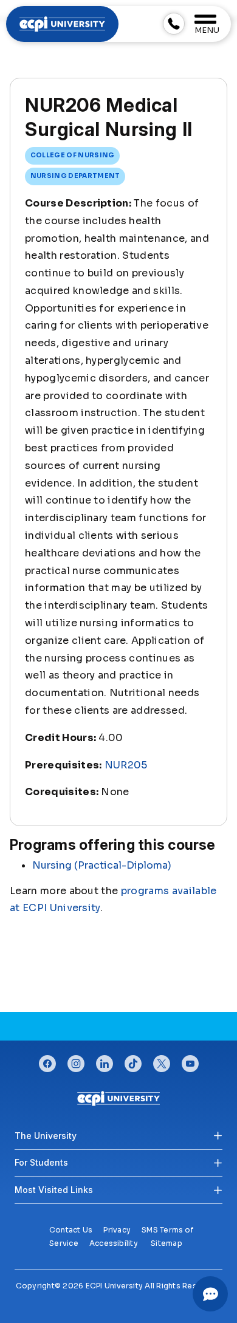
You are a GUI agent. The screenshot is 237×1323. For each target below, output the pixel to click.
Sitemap (166, 1243)
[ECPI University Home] (62, 23)
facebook (47, 1060)
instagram (75, 1060)
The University (46, 1135)
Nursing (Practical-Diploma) (101, 865)
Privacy (117, 1229)
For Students (41, 1162)
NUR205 (126, 765)
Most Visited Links (54, 1190)
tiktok (133, 1060)
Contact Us (70, 1229)
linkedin (104, 1060)
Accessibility (113, 1243)
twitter (161, 1060)
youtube (190, 1060)
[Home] (119, 1097)
